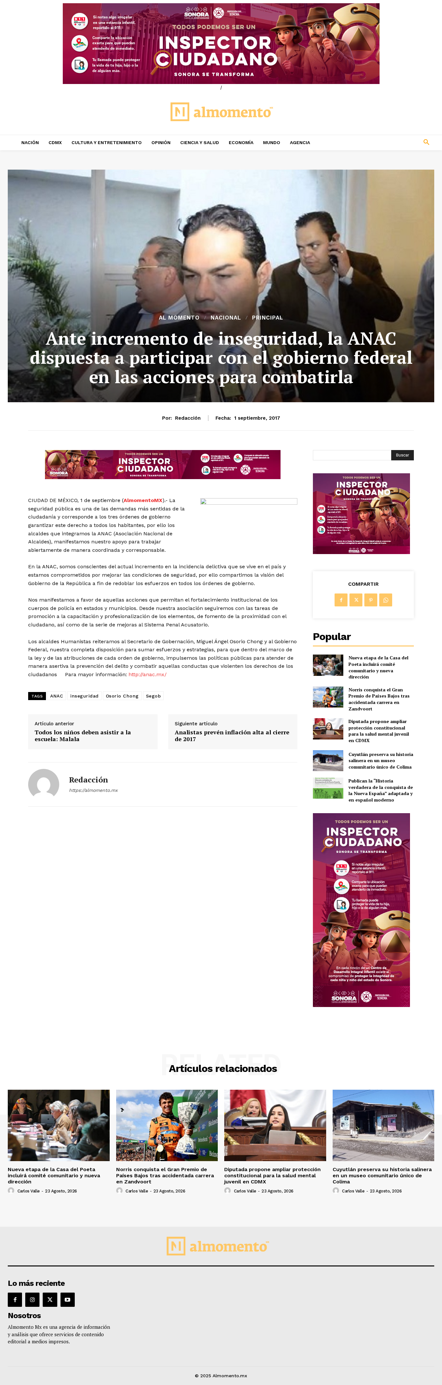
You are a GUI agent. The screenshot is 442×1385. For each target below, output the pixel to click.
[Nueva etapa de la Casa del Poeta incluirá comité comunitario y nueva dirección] (328, 665)
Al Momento (179, 317)
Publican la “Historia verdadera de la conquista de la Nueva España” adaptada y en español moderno (380, 790)
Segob (153, 695)
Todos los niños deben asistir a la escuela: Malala (83, 736)
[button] (387, 142)
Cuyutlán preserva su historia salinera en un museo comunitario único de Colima (380, 760)
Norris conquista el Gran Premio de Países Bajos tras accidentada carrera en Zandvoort (379, 699)
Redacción (188, 418)
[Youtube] (68, 1300)
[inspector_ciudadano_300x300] (361, 552)
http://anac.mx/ (147, 674)
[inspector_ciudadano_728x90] (163, 477)
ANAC (56, 695)
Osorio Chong (122, 695)
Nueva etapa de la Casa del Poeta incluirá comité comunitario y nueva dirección (378, 667)
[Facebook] (341, 599)
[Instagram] (32, 1300)
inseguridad (84, 695)
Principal (267, 317)
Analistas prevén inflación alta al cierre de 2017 (232, 736)
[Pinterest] (370, 599)
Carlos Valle (28, 1191)
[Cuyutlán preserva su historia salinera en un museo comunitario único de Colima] (328, 760)
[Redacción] (43, 784)
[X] (355, 599)
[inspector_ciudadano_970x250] (221, 43)
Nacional (226, 317)
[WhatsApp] (385, 599)
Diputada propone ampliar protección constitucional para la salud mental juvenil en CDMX (378, 730)
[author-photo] (12, 1190)
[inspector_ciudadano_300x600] (361, 1005)
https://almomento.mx (93, 790)
